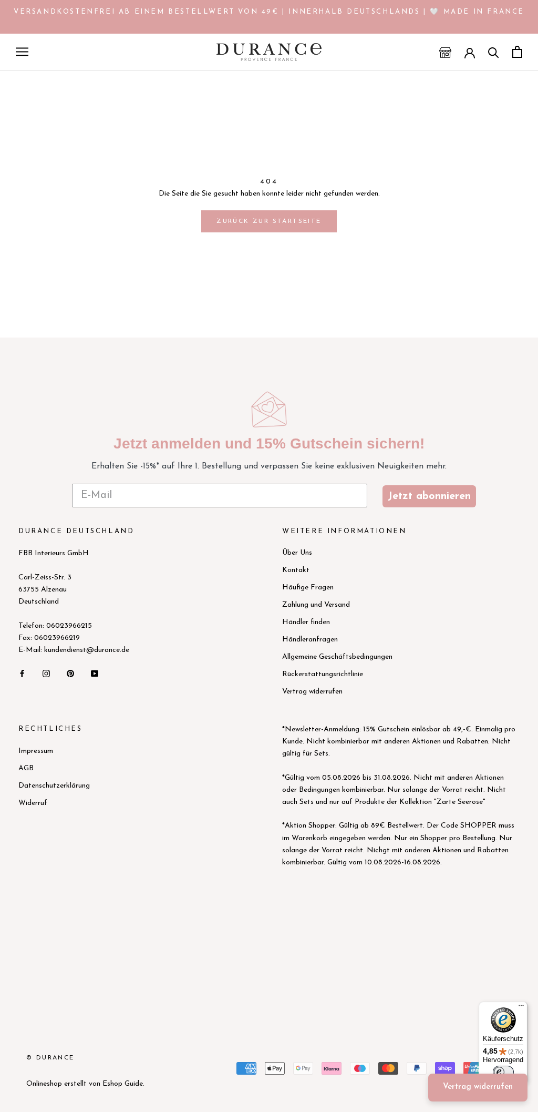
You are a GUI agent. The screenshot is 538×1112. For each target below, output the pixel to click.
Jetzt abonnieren (429, 496)
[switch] (503, 1072)
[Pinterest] (70, 673)
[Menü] (521, 1008)
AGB (26, 768)
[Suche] (493, 51)
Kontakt (295, 570)
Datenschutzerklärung (54, 786)
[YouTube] (94, 673)
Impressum (35, 751)
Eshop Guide (122, 1084)
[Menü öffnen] (22, 51)
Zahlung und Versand (316, 605)
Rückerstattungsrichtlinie (322, 674)
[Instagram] (46, 673)
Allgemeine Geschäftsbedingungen (337, 657)
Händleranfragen (310, 640)
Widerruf (32, 803)
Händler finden (306, 622)
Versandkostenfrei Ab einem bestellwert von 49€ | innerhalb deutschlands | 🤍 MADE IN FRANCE (269, 11)
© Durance (50, 1058)
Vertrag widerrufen (312, 692)
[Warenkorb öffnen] (517, 52)
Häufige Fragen (308, 587)
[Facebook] (22, 673)
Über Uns (297, 553)
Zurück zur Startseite (268, 221)
